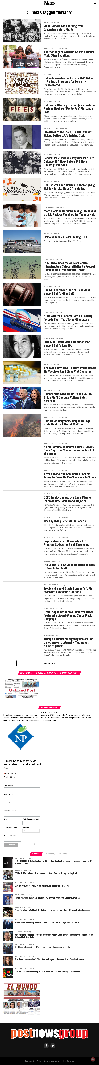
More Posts (49, 663)
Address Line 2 (10, 810)
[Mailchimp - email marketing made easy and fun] (35, 844)
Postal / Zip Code (11, 827)
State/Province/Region (31, 819)
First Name (8, 786)
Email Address (10, 777)
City (5, 819)
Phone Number (10, 835)
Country (25, 827)
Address (7, 802)
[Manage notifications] (93, 1059)
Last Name (8, 794)
